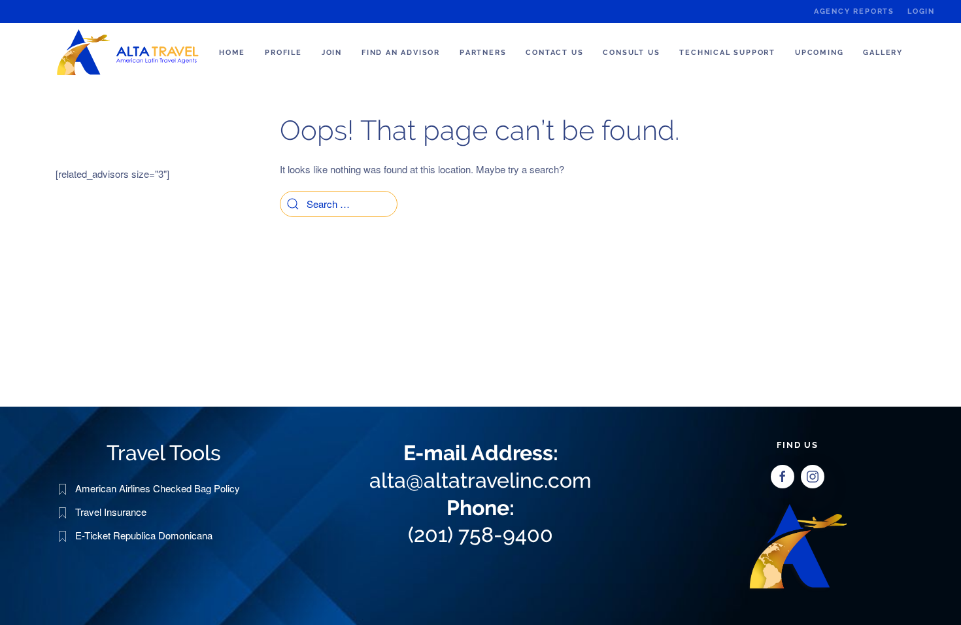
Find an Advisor (401, 52)
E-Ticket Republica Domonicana (143, 535)
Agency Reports (854, 11)
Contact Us (554, 52)
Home (232, 52)
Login (921, 11)
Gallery (883, 52)
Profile (283, 52)
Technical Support (727, 52)
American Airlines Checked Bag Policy (157, 488)
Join (332, 52)
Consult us (631, 52)
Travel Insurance (110, 511)
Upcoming (819, 52)
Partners (483, 52)
